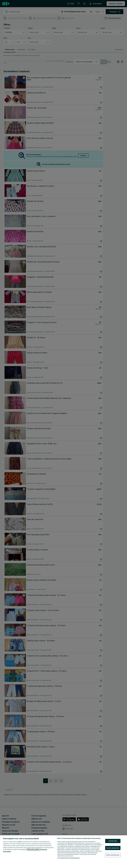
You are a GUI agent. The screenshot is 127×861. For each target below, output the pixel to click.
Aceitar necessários (112, 848)
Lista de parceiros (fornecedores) (68, 858)
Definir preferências (112, 855)
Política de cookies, (33, 849)
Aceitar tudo (113, 841)
